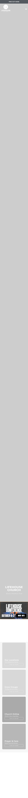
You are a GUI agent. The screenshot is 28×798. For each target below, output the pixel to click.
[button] (26, 9)
